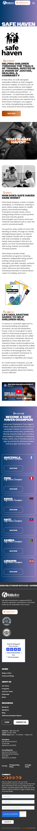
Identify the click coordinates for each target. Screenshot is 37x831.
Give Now (11, 113)
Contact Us (21, 722)
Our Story (5, 686)
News (4, 697)
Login (6, 722)
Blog (3, 713)
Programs (5, 689)
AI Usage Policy (28, 766)
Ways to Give (6, 673)
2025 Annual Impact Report (12, 716)
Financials (5, 694)
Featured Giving (8, 676)
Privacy (4, 766)
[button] (33, 3)
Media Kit (5, 707)
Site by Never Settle (28, 828)
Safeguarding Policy (14, 766)
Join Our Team (7, 691)
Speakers (5, 710)
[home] (8, 3)
